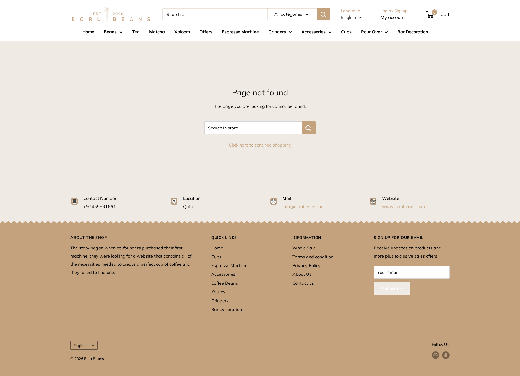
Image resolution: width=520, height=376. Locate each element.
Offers (205, 31)
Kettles (218, 291)
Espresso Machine (240, 31)
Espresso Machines (230, 265)
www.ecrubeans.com (403, 206)
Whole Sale (304, 248)
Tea (136, 31)
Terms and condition (312, 257)
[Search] (323, 14)
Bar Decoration (412, 31)
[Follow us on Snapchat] (446, 355)
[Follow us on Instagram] (435, 355)
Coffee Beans (224, 283)
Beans (110, 31)
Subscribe (392, 288)
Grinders (277, 31)
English (79, 345)
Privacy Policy (306, 265)
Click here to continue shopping (260, 145)
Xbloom (182, 31)
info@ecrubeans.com (303, 206)
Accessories (313, 31)
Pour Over (371, 31)
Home (88, 31)
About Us (301, 274)
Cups (346, 31)
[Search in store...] (309, 127)
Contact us (303, 283)
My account (393, 17)
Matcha (157, 31)
